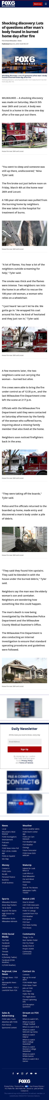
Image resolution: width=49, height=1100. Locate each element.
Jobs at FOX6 (28, 988)
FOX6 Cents (6, 871)
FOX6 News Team (30, 985)
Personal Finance (8, 877)
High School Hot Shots (8, 914)
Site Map (5, 859)
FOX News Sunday (30, 925)
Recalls (4, 874)
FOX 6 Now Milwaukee (9, 41)
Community (29, 933)
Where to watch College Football (29, 1023)
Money (5, 865)
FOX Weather (28, 844)
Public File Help (28, 994)
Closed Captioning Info (30, 1000)
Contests (26, 974)
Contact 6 (5, 868)
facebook (13, 1073)
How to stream (28, 902)
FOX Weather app (29, 842)
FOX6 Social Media (8, 935)
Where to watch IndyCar (29, 1036)
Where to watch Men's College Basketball (29, 1042)
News (20, 41)
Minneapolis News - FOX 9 (9, 983)
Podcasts (5, 842)
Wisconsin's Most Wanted (8, 833)
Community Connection (27, 952)
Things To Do (28, 937)
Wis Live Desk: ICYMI (31, 908)
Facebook (6, 943)
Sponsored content (9, 1027)
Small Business (7, 882)
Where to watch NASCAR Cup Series (30, 1031)
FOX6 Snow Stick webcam (29, 854)
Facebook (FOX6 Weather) (8, 961)
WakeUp (27, 865)
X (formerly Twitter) (9, 957)
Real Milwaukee (29, 876)
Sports (5, 898)
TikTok (4, 949)
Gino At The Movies (30, 887)
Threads (5, 951)
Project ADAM (28, 949)
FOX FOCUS (6, 1025)
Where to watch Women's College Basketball (29, 1049)
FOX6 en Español (8, 856)
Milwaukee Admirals (9, 921)
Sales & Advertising (8, 1014)
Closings (26, 847)
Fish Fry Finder (28, 943)
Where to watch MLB (31, 1027)
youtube (31, 1073)
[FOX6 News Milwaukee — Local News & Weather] (9, 4)
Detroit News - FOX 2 (10, 987)
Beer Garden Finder (30, 940)
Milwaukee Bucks (8, 918)
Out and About (28, 879)
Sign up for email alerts (29, 978)
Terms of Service (26, 763)
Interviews (26, 882)
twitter (18, 1073)
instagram (22, 1073)
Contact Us (29, 971)
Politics (4, 845)
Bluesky (5, 954)
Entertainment (7, 839)
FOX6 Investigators (9, 837)
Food (25, 885)
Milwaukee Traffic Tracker (29, 891)
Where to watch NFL (31, 1019)
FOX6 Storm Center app (30, 833)
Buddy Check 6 (28, 946)
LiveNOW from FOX (30, 913)
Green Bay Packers (9, 905)
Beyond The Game (9, 911)
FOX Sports (27, 919)
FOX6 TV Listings (29, 911)
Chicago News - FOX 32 (10, 978)
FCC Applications (29, 997)
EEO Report (27, 991)
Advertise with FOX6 (9, 1022)
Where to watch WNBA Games (29, 1055)
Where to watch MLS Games (31, 1060)
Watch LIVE (29, 898)
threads (27, 1073)
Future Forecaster (29, 850)
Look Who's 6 (28, 873)
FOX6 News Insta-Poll (10, 848)
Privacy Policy (27, 760)
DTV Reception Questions (28, 1005)
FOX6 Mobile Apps (30, 982)
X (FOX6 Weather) (9, 965)
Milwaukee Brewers (9, 902)
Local (4, 829)
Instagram (6, 946)
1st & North (6, 908)
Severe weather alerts (31, 829)
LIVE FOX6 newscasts (31, 905)
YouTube (5, 940)
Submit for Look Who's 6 (29, 869)
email (36, 1073)
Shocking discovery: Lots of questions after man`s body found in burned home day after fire (24, 76)
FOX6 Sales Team (9, 1019)
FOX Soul (26, 922)
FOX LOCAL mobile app (9, 852)
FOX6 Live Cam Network (28, 838)
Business (5, 880)
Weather (27, 825)
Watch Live (38, 4)
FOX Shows (27, 928)
